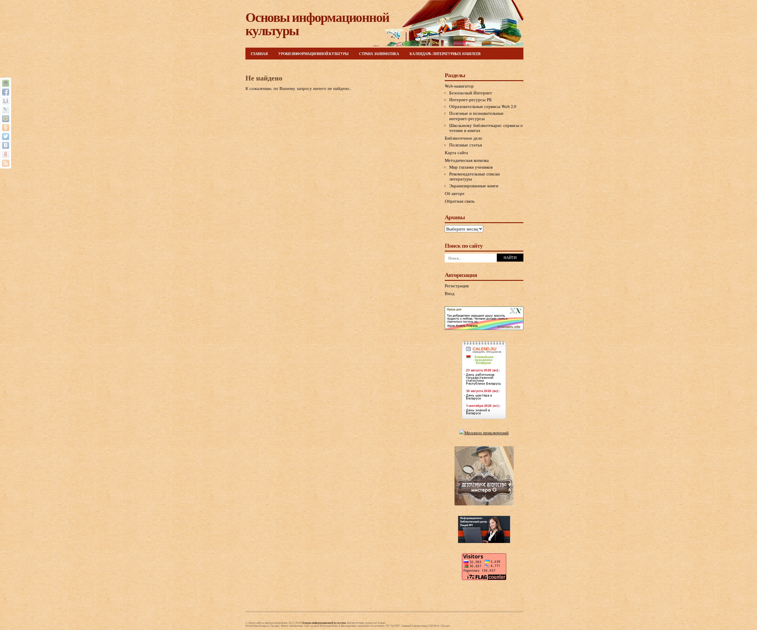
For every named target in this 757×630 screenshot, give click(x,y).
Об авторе (455, 193)
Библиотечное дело (463, 138)
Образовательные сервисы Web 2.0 (482, 106)
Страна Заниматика (379, 53)
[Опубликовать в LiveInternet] (5, 100)
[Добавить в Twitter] (5, 136)
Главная (259, 53)
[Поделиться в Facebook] (5, 92)
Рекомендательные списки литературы (474, 176)
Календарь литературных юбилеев (445, 53)
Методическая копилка (467, 160)
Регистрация (457, 286)
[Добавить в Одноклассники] (5, 127)
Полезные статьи (465, 145)
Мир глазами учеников (471, 167)
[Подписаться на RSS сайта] (5, 163)
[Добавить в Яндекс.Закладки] (5, 154)
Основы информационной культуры (317, 23)
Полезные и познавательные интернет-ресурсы (476, 115)
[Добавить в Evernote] (5, 83)
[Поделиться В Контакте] (5, 145)
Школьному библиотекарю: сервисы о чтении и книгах (486, 127)
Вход (449, 293)
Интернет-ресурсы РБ (470, 99)
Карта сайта (456, 152)
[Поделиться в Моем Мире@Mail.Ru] (5, 118)
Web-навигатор (459, 86)
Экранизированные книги (473, 185)
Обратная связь (460, 201)
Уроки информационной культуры (313, 53)
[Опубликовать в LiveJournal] (5, 109)
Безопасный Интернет (470, 93)
